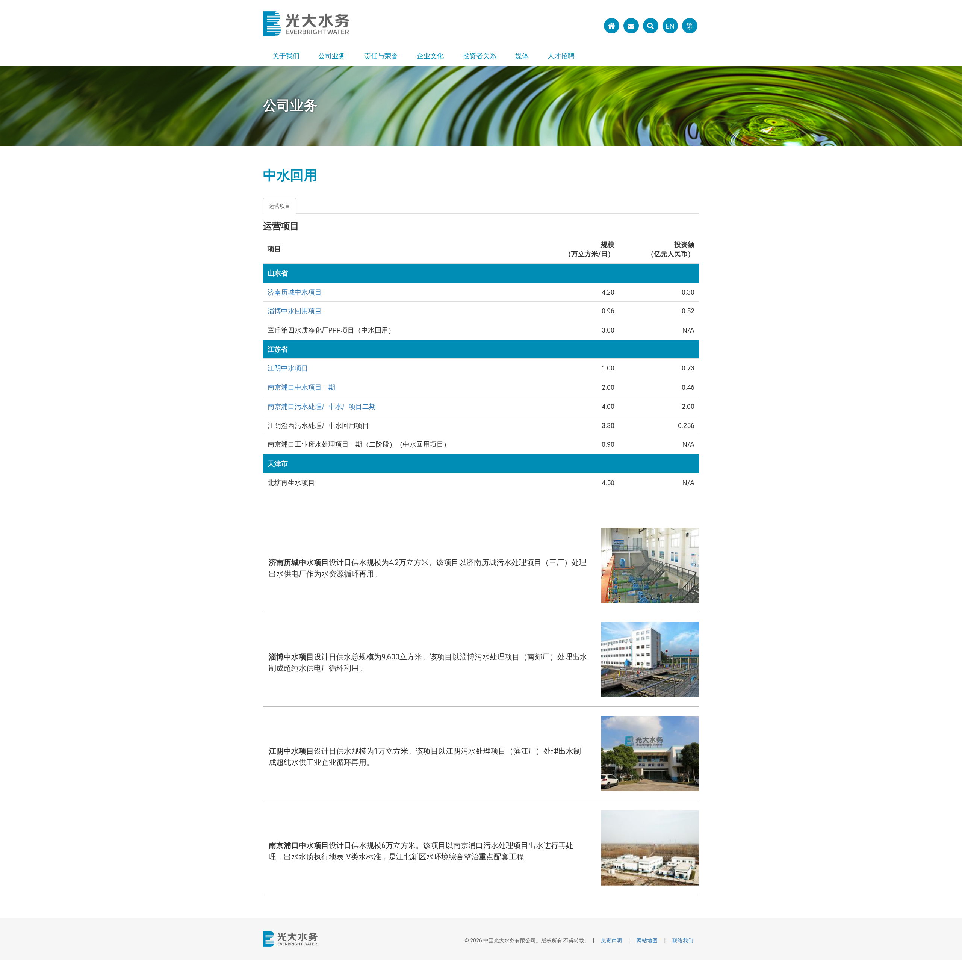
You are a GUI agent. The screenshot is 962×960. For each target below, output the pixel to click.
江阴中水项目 (288, 368)
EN (670, 26)
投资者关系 (479, 56)
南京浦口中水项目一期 (301, 387)
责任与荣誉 (381, 56)
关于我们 (285, 56)
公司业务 (331, 56)
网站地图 (647, 940)
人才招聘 (561, 56)
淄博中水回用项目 (295, 311)
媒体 (522, 56)
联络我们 (682, 940)
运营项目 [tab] (279, 206)
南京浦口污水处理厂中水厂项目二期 (322, 406)
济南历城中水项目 (295, 292)
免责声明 (611, 940)
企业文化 (430, 56)
